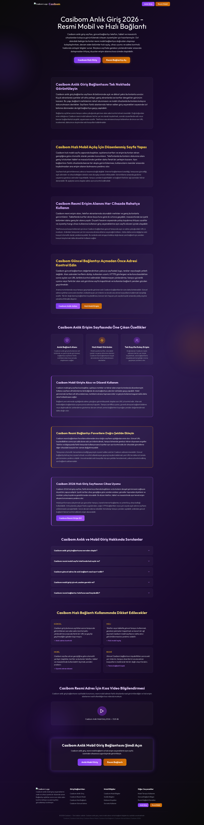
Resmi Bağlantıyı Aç (116, 60)
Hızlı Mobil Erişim (91, 306)
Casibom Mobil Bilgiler (112, 793)
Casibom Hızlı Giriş (87, 60)
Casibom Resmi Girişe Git (70, 518)
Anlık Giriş (148, 4)
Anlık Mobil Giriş (89, 762)
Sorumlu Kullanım (110, 803)
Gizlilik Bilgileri (109, 797)
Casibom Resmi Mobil (78, 797)
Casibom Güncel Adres (78, 803)
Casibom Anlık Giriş (77, 793)
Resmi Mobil (163, 4)
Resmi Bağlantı (115, 762)
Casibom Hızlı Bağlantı (78, 800)
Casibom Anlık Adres (68, 306)
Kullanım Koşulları (110, 800)
